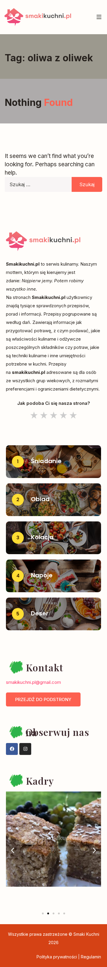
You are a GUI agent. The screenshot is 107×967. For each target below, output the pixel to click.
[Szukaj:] (53, 186)
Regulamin (91, 956)
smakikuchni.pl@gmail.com (33, 682)
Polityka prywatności (57, 956)
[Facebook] (12, 749)
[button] (12, 850)
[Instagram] (25, 749)
